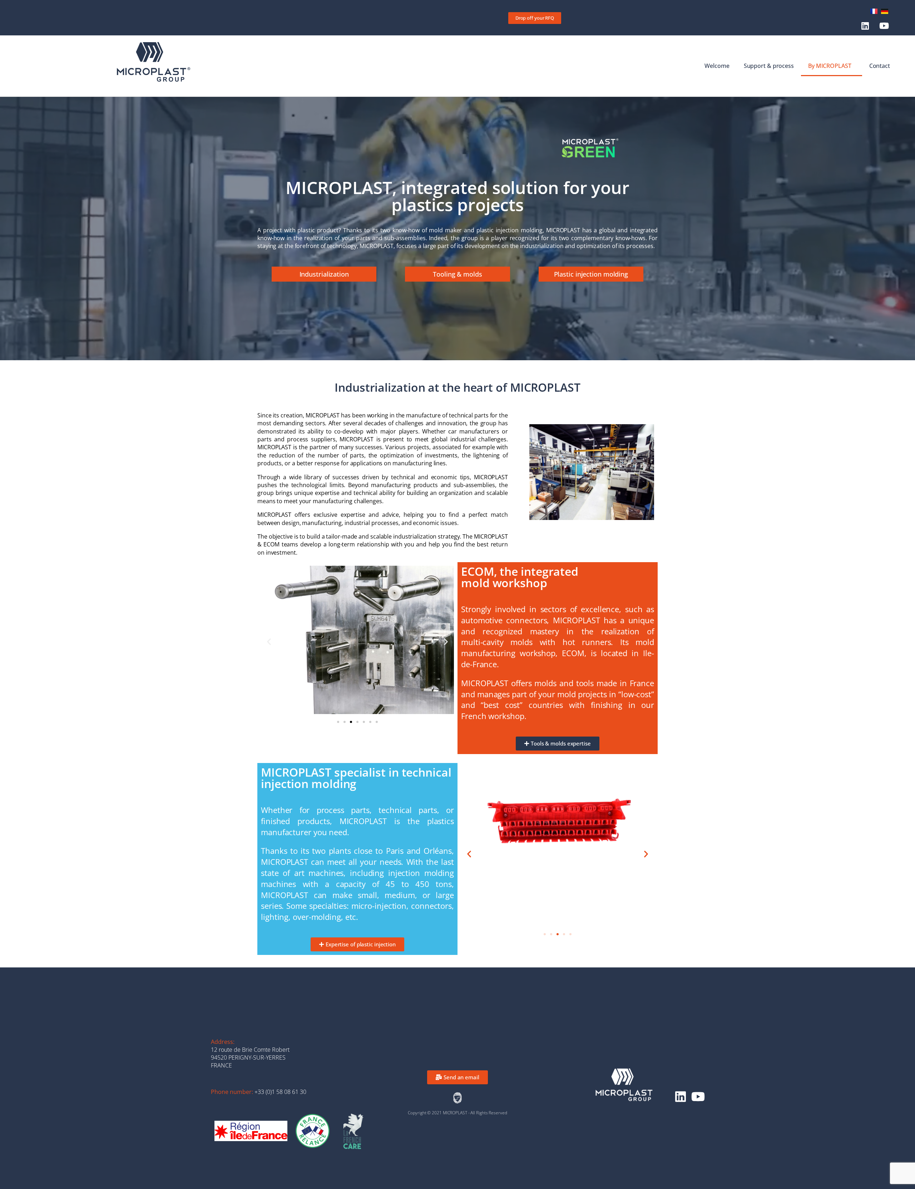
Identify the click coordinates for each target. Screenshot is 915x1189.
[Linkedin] (865, 25)
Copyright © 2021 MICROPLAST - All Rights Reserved (457, 1113)
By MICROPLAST (829, 66)
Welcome (716, 66)
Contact (879, 66)
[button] (268, 641)
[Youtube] (884, 25)
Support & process (769, 66)
